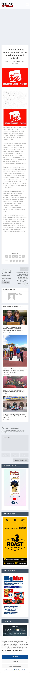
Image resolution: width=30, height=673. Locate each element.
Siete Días (18, 294)
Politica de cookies (9, 670)
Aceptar (15, 657)
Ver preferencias (15, 666)
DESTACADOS (16, 61)
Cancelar (15, 661)
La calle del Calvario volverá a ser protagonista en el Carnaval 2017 (14, 390)
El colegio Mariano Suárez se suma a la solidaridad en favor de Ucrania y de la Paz (15, 415)
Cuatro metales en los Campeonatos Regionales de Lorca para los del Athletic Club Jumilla (15, 370)
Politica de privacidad (19, 670)
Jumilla (22, 61)
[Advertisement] (15, 25)
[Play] (13, 503)
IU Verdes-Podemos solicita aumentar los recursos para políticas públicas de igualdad (12, 328)
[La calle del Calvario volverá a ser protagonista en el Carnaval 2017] (15, 382)
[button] (27, 638)
